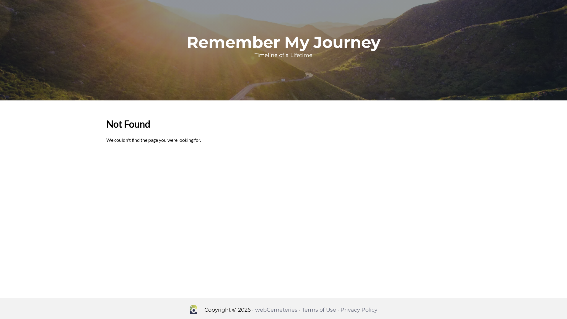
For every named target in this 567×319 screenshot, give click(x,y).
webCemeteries (276, 310)
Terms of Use (319, 310)
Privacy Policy (358, 310)
